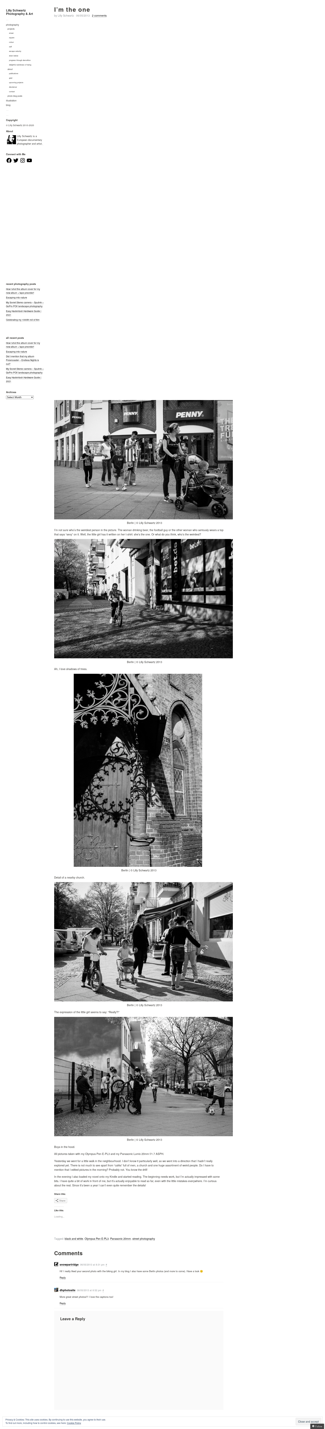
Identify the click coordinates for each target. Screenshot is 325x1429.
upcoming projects (16, 82)
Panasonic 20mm (120, 1238)
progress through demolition (20, 60)
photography (12, 24)
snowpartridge (69, 1264)
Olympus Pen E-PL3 (97, 1238)
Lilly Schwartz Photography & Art (19, 12)
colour (11, 42)
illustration (11, 100)
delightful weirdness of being (20, 64)
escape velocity (15, 51)
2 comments (99, 15)
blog (8, 105)
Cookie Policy (74, 1422)
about (10, 69)
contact (12, 91)
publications (13, 73)
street (11, 33)
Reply (63, 1277)
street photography (143, 1238)
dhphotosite (67, 1290)
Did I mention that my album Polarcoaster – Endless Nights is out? (22, 360)
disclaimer (13, 87)
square (11, 37)
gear (10, 78)
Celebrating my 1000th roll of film (22, 319)
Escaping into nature (16, 297)
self (10, 46)
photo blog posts (15, 95)
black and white (74, 1238)
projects (11, 28)
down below (13, 55)
